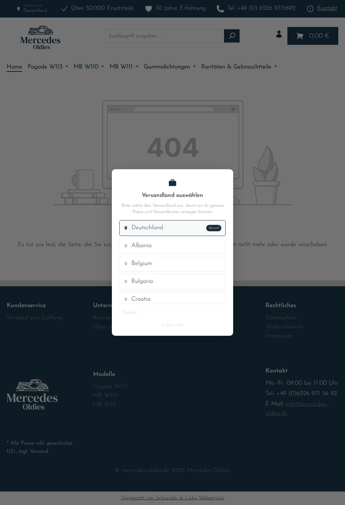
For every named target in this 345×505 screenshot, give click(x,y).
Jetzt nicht (172, 325)
